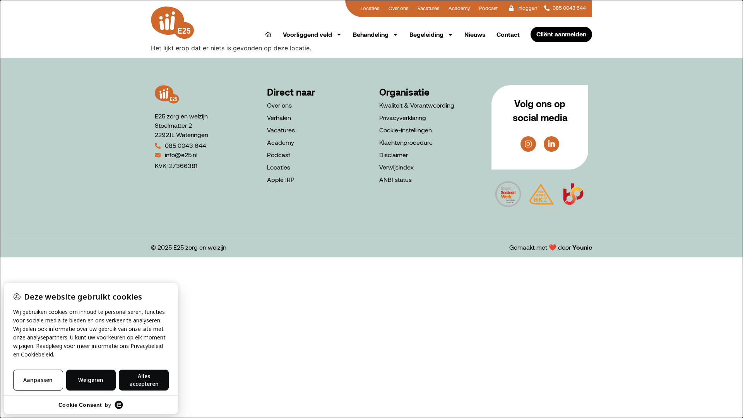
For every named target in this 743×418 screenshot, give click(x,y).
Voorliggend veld (307, 34)
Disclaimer (393, 154)
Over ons (279, 105)
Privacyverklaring (402, 117)
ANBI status (395, 179)
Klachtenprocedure (406, 142)
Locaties (278, 167)
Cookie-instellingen (405, 130)
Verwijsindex (396, 167)
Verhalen (279, 117)
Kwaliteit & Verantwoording (416, 105)
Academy (280, 142)
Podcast (278, 154)
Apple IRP (280, 179)
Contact (508, 34)
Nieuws (475, 34)
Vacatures (281, 130)
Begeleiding (426, 34)
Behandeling (371, 34)
